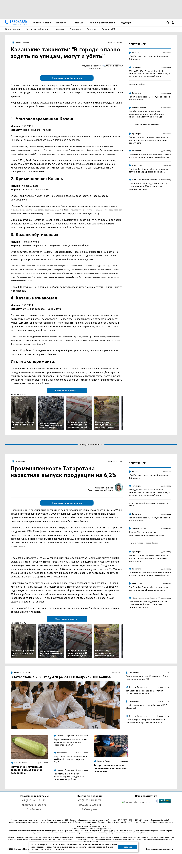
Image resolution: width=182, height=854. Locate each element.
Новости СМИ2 (18, 394)
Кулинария (136, 67)
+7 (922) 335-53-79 (89, 800)
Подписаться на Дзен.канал (67, 78)
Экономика (20, 461)
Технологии (137, 93)
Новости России (139, 108)
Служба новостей (91, 65)
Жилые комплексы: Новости (144, 180)
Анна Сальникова (104, 487)
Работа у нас (90, 809)
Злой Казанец (32, 611)
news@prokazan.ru (89, 804)
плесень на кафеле (137, 84)
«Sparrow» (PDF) (93, 841)
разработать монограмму (139, 125)
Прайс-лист (34, 809)
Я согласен (127, 847)
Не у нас (135, 53)
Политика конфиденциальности (159, 849)
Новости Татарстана (22, 673)
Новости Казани (22, 42)
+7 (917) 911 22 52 (34, 800)
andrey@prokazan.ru (34, 804)
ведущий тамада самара (139, 543)
